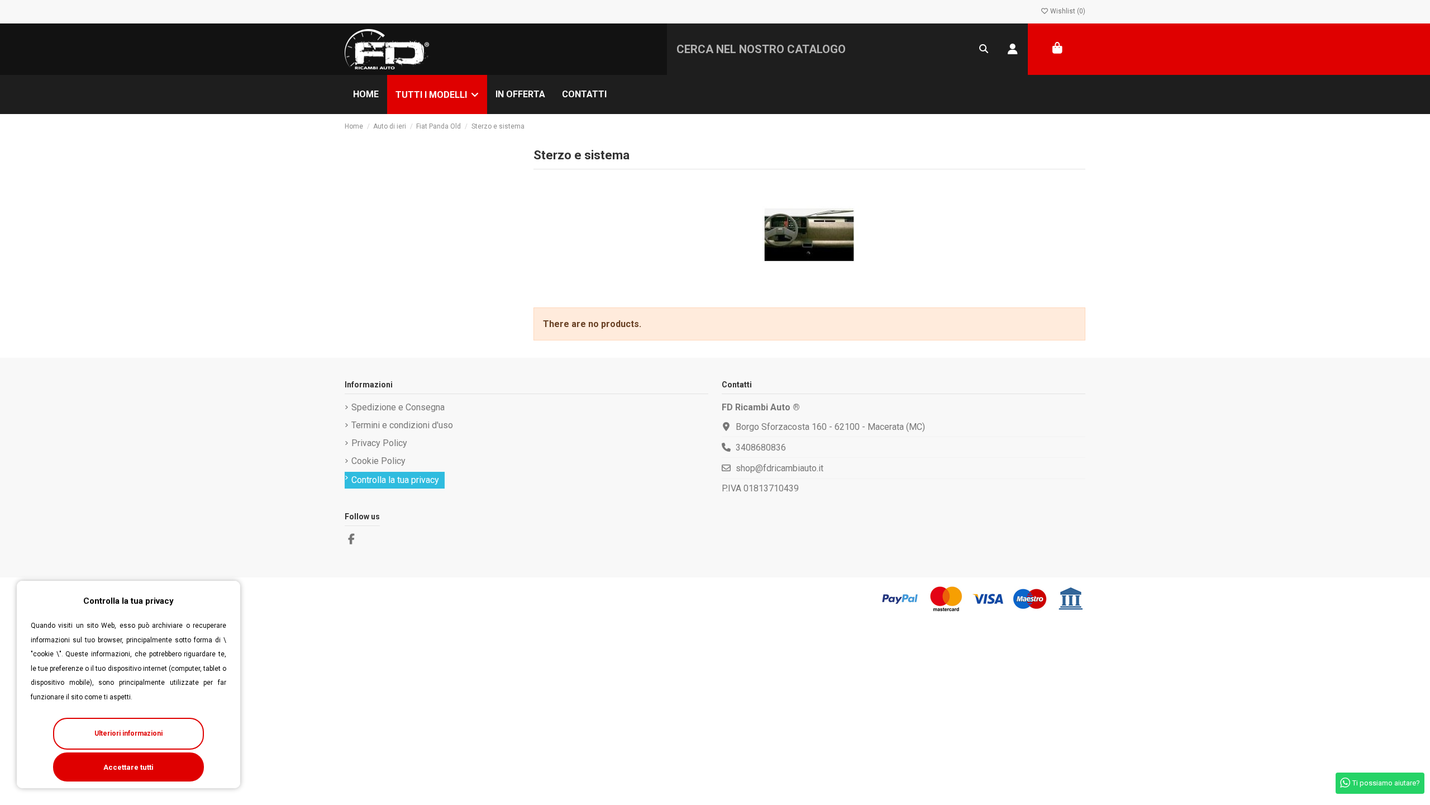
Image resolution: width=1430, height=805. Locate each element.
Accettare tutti (128, 767)
